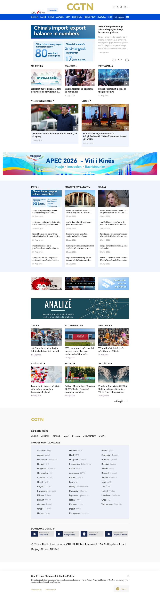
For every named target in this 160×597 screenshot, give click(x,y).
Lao (73, 482)
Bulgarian (46, 468)
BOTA (101, 187)
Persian (76, 504)
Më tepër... (120, 401)
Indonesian (80, 464)
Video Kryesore (41, 101)
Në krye (36, 66)
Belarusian (47, 459)
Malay (78, 486)
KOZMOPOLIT (73, 325)
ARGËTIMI (104, 363)
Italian (75, 468)
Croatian (45, 477)
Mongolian (77, 491)
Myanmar (79, 495)
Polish (75, 508)
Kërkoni (121, 17)
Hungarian (77, 459)
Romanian (109, 455)
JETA (34, 325)
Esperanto (46, 491)
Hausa (43, 513)
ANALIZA (70, 66)
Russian (109, 459)
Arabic (43, 455)
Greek (44, 508)
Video (85, 101)
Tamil (106, 482)
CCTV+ (102, 435)
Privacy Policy (36, 590)
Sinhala (107, 468)
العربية (66, 435)
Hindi (74, 455)
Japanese (77, 473)
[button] (114, 59)
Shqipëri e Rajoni (77, 187)
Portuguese (79, 513)
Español (45, 435)
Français (56, 435)
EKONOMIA (105, 66)
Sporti (69, 363)
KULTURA (104, 325)
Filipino (44, 495)
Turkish (108, 491)
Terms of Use (51, 590)
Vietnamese (111, 504)
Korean (76, 477)
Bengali (43, 464)
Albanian (44, 450)
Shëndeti (37, 363)
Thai (105, 486)
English (34, 435)
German (44, 504)
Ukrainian (110, 495)
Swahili (109, 477)
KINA (34, 187)
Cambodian (44, 473)
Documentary (89, 435)
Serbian (108, 464)
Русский (76, 435)
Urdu (106, 499)
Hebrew (75, 450)
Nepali (74, 499)
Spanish (109, 473)
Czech (43, 482)
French (44, 499)
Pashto (107, 450)
